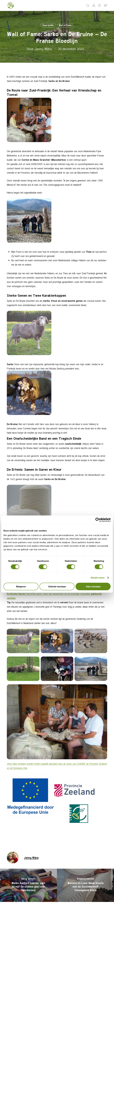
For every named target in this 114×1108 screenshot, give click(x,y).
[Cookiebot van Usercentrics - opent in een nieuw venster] (98, 520)
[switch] (43, 566)
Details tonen (97, 577)
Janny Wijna (43, 48)
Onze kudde (48, 25)
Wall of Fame (65, 25)
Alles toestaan (93, 586)
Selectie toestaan (57, 586)
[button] (105, 5)
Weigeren (21, 586)
